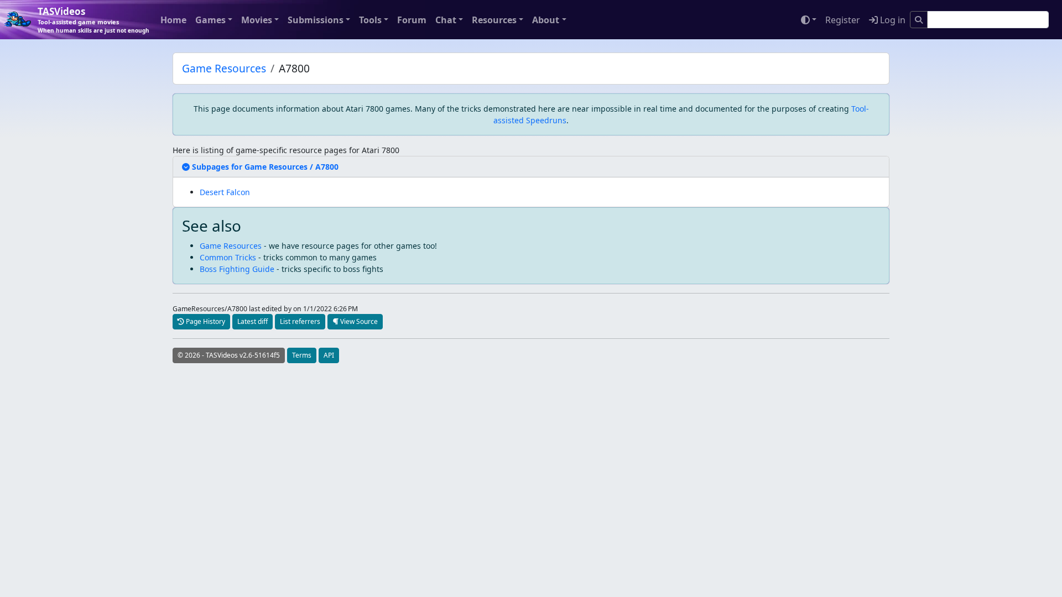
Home (173, 20)
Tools (370, 20)
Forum (411, 20)
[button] (261, 166)
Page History (204, 321)
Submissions (315, 20)
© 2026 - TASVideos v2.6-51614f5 (229, 355)
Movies (256, 20)
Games (210, 20)
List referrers (300, 321)
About (545, 20)
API (329, 355)
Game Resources (224, 68)
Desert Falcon (225, 192)
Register (842, 20)
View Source (358, 321)
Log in (891, 20)
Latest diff (252, 321)
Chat (445, 20)
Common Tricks (228, 257)
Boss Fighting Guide (237, 269)
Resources (494, 20)
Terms (301, 355)
